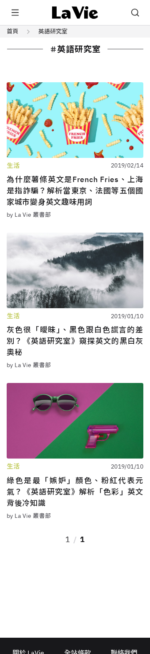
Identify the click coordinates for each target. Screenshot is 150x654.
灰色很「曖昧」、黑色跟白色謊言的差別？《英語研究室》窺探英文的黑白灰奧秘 (75, 341)
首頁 (12, 31)
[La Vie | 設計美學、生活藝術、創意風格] (75, 12)
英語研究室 (53, 31)
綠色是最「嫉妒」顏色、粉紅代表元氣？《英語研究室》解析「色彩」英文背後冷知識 (75, 492)
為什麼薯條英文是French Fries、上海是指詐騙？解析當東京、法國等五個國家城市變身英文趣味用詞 (75, 191)
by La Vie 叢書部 (29, 214)
